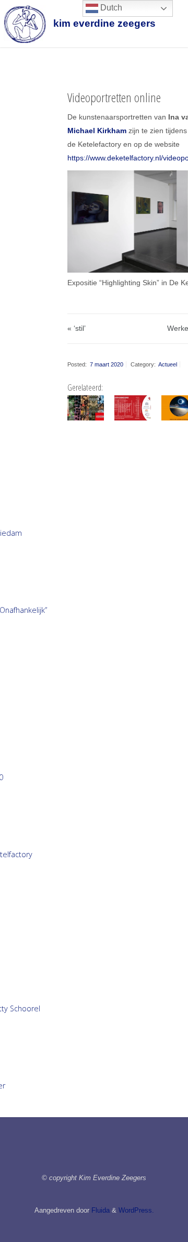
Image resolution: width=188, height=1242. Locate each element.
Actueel (167, 364)
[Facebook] (71, 1152)
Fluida (99, 1210)
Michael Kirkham (96, 130)
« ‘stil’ (76, 328)
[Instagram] (93, 1152)
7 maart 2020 (106, 364)
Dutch (110, 7)
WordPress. (136, 1210)
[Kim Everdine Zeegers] (24, 23)
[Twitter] (116, 1152)
